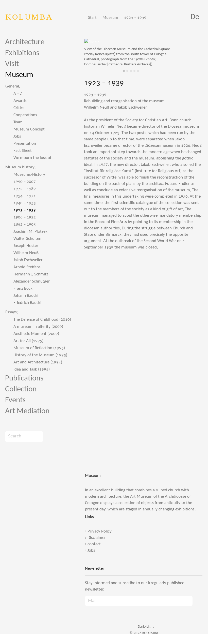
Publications (24, 378)
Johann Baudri (25, 295)
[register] (197, 601)
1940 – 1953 (24, 203)
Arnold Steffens (27, 267)
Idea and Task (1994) (31, 369)
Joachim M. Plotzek (30, 231)
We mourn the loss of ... (34, 158)
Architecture (24, 42)
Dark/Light (145, 627)
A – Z (17, 94)
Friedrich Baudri (27, 303)
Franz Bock (22, 288)
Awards (20, 101)
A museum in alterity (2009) (38, 327)
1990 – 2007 (24, 182)
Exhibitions (22, 53)
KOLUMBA (29, 17)
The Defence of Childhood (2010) (42, 319)
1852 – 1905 (24, 224)
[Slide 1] (124, 71)
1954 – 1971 (24, 196)
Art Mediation (27, 411)
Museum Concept (29, 129)
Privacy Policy (100, 531)
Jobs (17, 136)
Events (15, 400)
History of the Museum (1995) (40, 355)
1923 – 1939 (135, 18)
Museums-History (29, 174)
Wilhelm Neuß (26, 253)
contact (94, 544)
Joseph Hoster (25, 246)
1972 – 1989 (24, 189)
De (194, 17)
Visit (12, 64)
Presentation (24, 143)
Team (18, 122)
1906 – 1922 (24, 217)
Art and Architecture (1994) (37, 362)
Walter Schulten (27, 239)
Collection (21, 389)
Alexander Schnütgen (31, 281)
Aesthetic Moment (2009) (36, 334)
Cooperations (25, 115)
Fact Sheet (22, 151)
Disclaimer (97, 538)
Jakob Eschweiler (28, 260)
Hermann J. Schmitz (30, 274)
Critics (18, 108)
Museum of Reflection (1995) (39, 348)
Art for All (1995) (28, 341)
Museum (110, 18)
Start (92, 18)
